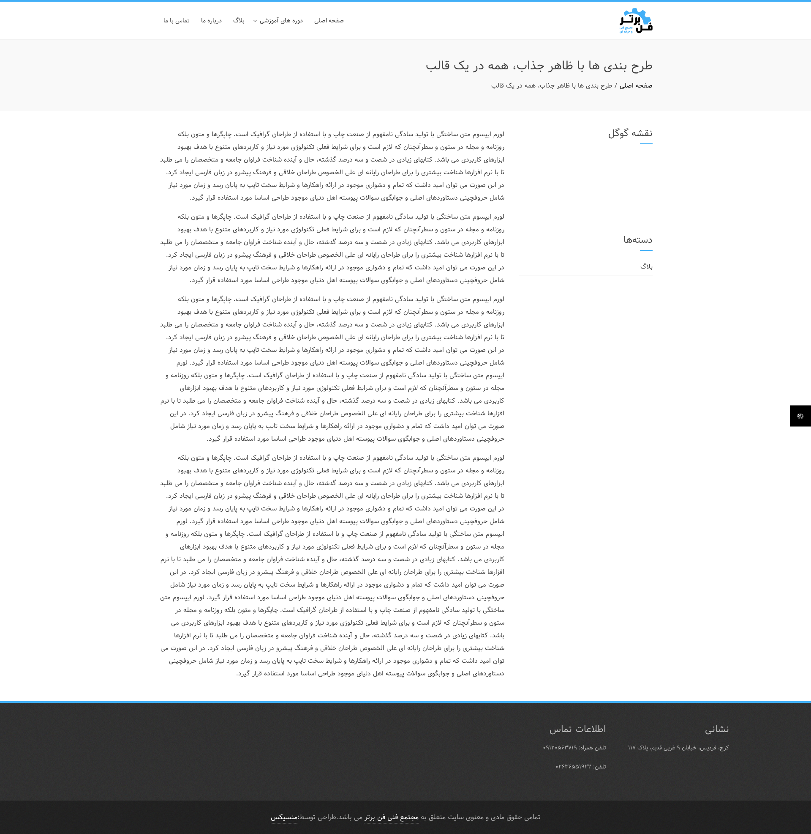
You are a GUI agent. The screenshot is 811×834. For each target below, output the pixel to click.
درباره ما (211, 21)
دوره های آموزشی (281, 21)
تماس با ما (176, 21)
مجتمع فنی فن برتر (392, 817)
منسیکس (284, 817)
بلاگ (239, 21)
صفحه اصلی (329, 21)
